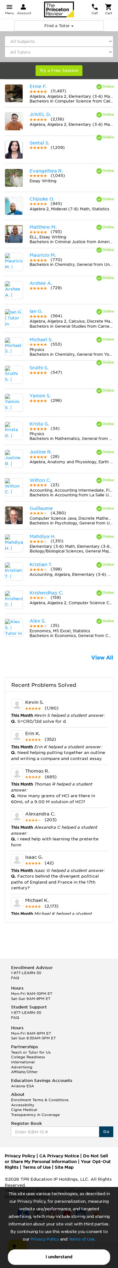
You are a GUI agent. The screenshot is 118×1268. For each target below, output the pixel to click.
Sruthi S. (39, 367)
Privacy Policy (45, 1239)
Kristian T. (41, 564)
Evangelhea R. (46, 170)
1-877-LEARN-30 (26, 973)
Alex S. (38, 620)
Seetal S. (39, 142)
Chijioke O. (42, 199)
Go (106, 1131)
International (23, 1062)
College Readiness (28, 1057)
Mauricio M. (43, 255)
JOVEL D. (40, 114)
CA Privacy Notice (59, 1156)
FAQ (15, 978)
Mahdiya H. (42, 536)
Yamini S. (40, 395)
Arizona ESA (22, 1086)
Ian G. (36, 311)
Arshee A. (41, 283)
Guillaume (41, 508)
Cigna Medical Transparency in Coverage (35, 1112)
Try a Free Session (59, 70)
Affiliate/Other (24, 1072)
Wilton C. (40, 480)
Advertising (21, 1067)
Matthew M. (43, 227)
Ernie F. (38, 86)
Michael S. (41, 339)
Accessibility (22, 1105)
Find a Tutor (57, 25)
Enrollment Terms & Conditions (40, 1100)
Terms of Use (81, 1239)
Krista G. (39, 423)
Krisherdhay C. (47, 592)
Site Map (64, 1167)
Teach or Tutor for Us (31, 1052)
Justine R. (41, 451)
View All (102, 658)
